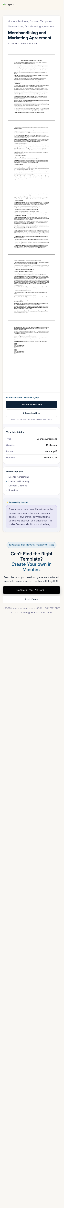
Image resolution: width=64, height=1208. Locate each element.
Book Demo (31, 599)
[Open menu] (57, 5)
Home (11, 21)
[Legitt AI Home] (12, 5)
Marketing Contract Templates (35, 21)
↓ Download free (31, 413)
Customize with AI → (31, 404)
